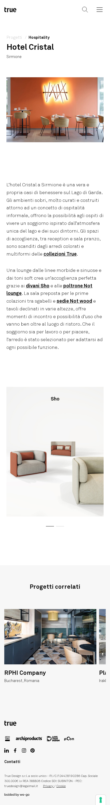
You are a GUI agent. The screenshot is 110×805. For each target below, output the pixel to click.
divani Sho (37, 286)
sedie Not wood (74, 301)
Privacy (48, 786)
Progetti (14, 37)
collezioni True (60, 254)
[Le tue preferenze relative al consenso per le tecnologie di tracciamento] (101, 800)
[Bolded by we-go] (55, 794)
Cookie (61, 786)
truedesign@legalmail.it (21, 786)
